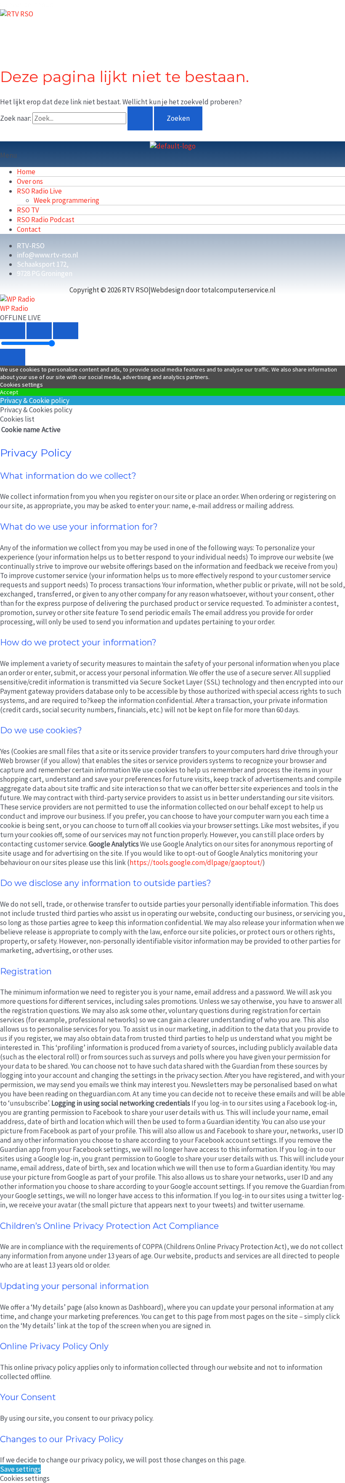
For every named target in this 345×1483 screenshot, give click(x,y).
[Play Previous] (12, 330)
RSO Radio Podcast (45, 219)
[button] (172, 155)
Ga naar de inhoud (27, 4)
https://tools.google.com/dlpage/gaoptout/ (196, 862)
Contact (29, 229)
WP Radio (14, 308)
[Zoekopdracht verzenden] (140, 118)
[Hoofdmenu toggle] (29, 32)
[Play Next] (65, 330)
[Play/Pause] (39, 330)
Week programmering (66, 200)
